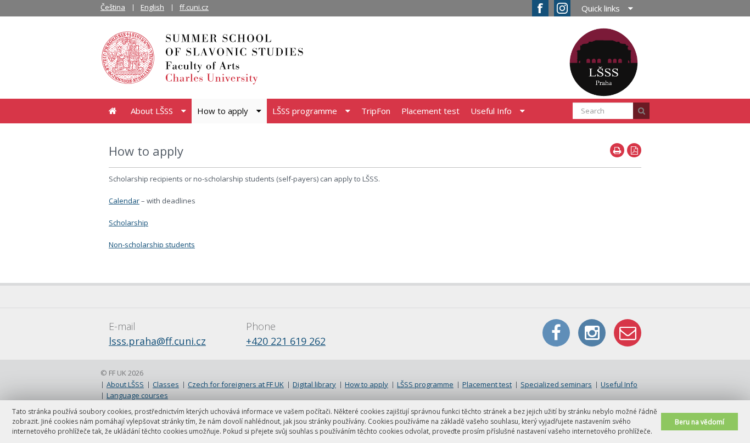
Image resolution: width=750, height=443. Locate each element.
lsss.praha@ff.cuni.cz (157, 341)
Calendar (124, 201)
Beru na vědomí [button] (699, 421)
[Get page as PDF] (634, 150)
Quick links (600, 8)
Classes (166, 384)
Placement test (430, 110)
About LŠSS (152, 110)
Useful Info (491, 110)
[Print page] (617, 150)
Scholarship (128, 223)
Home (112, 111)
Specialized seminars (556, 384)
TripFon (375, 110)
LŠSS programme (304, 110)
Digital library (314, 384)
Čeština (112, 7)
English (152, 7)
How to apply (222, 110)
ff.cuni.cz (194, 7)
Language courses (137, 395)
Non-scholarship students (152, 244)
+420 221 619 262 (286, 341)
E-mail (627, 333)
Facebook (556, 333)
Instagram (592, 333)
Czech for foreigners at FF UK (236, 384)
